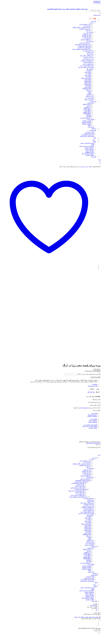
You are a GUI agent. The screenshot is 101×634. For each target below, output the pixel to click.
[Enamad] (95, 440)
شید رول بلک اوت (86, 35)
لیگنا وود (88, 116)
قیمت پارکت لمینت (89, 133)
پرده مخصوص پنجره (87, 60)
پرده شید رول (90, 32)
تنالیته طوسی (87, 81)
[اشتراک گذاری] (96, 631)
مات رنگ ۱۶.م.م (80, 493)
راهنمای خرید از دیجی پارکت (86, 146)
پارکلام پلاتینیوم (87, 111)
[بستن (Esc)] (95, 631)
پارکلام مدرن (87, 110)
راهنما (94, 141)
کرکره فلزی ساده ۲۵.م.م (78, 483)
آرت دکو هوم (87, 107)
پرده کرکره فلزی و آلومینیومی (83, 44)
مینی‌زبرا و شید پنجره (88, 59)
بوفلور (89, 125)
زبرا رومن (88, 30)
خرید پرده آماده (90, 96)
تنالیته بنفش (88, 72)
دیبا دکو (89, 105)
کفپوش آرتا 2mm (86, 122)
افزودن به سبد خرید (95, 377)
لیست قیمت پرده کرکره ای (87, 136)
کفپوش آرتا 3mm (86, 124)
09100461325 (96, 1)
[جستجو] (99, 12)
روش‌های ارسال (90, 150)
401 (94, 392)
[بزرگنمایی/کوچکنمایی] (99, 631)
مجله (95, 137)
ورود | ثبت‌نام (97, 15)
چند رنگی (88, 90)
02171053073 (96, 2)
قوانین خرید (94, 413)
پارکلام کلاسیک (87, 108)
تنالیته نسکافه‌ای (86, 88)
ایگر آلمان (88, 115)
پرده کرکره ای (90, 41)
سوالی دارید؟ (97, 369)
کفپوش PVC (90, 119)
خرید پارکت (93, 101)
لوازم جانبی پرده (89, 98)
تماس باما (93, 156)
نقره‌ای (89, 91)
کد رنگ (98, 371)
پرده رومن (90, 52)
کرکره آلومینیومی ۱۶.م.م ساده (76, 490)
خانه (90, 166)
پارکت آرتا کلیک (87, 104)
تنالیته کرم (88, 85)
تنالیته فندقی (87, 82)
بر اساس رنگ (90, 69)
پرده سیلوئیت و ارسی (88, 64)
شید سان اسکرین (86, 36)
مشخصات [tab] (94, 384)
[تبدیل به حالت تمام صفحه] (98, 631)
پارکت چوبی (91, 572)
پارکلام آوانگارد (87, 113)
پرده (87, 166)
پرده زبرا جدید (87, 26)
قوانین (92, 144)
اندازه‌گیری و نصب (89, 99)
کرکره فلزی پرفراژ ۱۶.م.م (78, 495)
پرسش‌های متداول (89, 147)
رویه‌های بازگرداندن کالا (88, 153)
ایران (94, 584)
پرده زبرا (91, 22)
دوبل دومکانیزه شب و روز (87, 65)
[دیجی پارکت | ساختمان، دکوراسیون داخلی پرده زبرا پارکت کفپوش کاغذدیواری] (94, 453)
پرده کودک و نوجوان (86, 39)
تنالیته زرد (88, 73)
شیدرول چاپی (87, 38)
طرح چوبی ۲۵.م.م (80, 486)
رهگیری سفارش (89, 155)
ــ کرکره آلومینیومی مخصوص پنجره (81, 49)
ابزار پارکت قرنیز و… (85, 118)
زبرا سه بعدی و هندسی (85, 29)
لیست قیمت (93, 130)
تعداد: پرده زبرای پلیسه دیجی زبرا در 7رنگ (89, 374)
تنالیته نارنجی (87, 87)
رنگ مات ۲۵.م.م (80, 484)
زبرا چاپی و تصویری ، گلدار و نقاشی (81, 27)
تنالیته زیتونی (87, 75)
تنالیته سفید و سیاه (86, 78)
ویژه (99, 159)
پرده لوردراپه (90, 54)
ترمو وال (95, 573)
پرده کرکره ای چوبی (85, 42)
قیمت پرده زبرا (90, 131)
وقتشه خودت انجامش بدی (90, 424)
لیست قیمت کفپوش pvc (87, 134)
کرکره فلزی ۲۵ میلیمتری (84, 46)
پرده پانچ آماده (90, 94)
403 (91, 392)
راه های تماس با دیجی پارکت (89, 426)
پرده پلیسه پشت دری (88, 50)
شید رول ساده (87, 33)
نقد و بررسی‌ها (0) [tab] (92, 386)
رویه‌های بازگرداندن (92, 416)
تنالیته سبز (88, 76)
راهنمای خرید (93, 419)
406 (89, 392)
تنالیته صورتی (87, 79)
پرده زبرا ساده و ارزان (85, 24)
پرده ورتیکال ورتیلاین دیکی (87, 55)
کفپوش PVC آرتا (86, 121)
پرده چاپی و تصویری (88, 57)
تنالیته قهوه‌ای (87, 84)
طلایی (89, 93)
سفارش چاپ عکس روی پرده (86, 67)
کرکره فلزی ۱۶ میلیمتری (84, 47)
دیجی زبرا (81, 166)
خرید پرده (93, 21)
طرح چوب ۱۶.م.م (80, 492)
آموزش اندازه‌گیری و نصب (87, 143)
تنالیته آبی (88, 70)
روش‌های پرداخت (89, 149)
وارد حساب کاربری (84, 407)
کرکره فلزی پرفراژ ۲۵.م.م (78, 487)
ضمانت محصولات (89, 152)
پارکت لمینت (90, 102)
